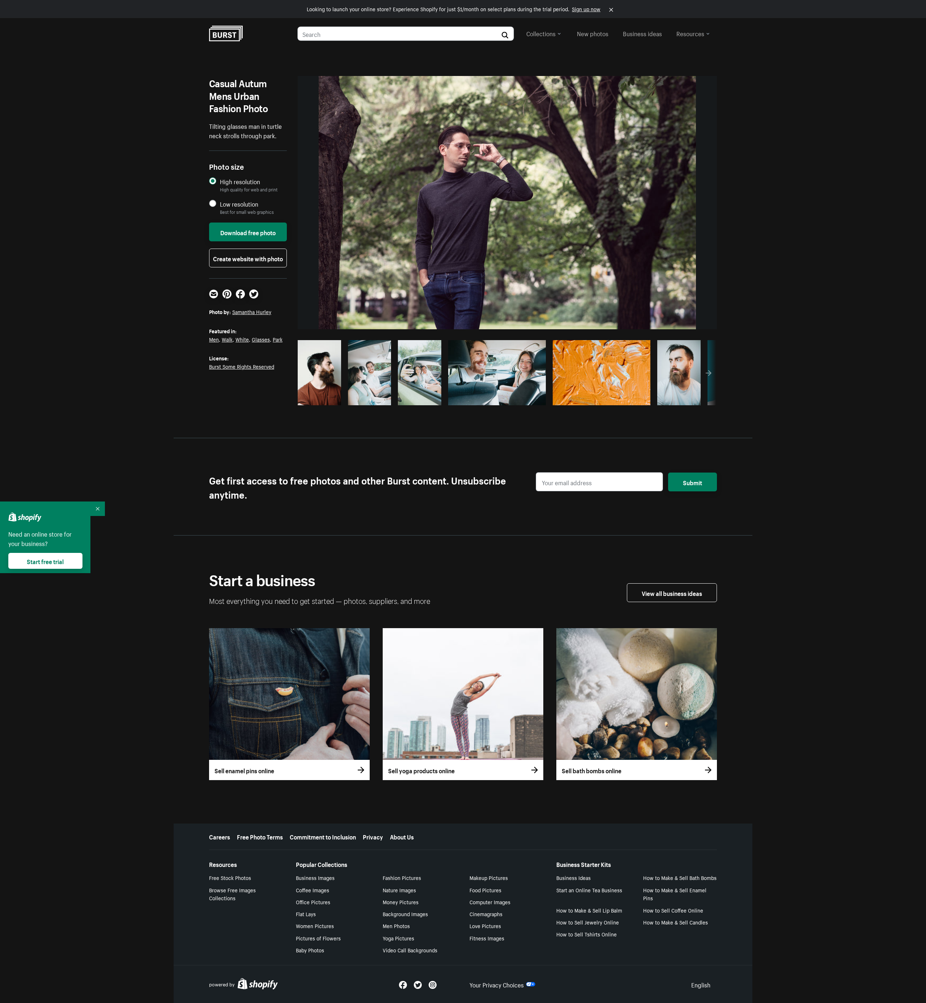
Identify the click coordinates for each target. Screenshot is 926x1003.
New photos (592, 33)
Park (278, 339)
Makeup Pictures (489, 877)
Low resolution (239, 204)
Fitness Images (487, 938)
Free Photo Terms (260, 836)
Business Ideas (573, 877)
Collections (541, 33)
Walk (227, 339)
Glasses (261, 339)
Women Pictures (315, 926)
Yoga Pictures (398, 938)
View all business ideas (672, 592)
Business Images (315, 877)
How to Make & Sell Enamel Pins (674, 894)
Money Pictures (401, 902)
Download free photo (248, 232)
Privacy (373, 836)
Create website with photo (248, 258)
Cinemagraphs (486, 914)
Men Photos (396, 926)
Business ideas (642, 33)
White (242, 339)
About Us (402, 836)
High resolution (240, 181)
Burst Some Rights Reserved (241, 366)
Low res (322, 398)
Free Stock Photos (230, 877)
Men (214, 339)
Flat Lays (306, 914)
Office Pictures (313, 902)
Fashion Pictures (402, 877)
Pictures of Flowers (318, 938)
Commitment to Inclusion (323, 836)
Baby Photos (310, 950)
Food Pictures (485, 890)
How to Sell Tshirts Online (586, 934)
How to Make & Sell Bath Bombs (680, 877)
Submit (692, 482)
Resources (690, 33)
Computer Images (490, 902)
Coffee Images (312, 890)
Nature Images (399, 890)
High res (495, 398)
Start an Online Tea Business (589, 890)
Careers (219, 836)
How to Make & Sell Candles (675, 922)
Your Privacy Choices (497, 984)
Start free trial (45, 561)
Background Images (405, 914)
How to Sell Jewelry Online (587, 922)
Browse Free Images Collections (232, 894)
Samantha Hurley (251, 312)
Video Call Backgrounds (410, 950)
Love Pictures (485, 926)
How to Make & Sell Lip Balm (589, 910)
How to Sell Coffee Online (673, 910)
